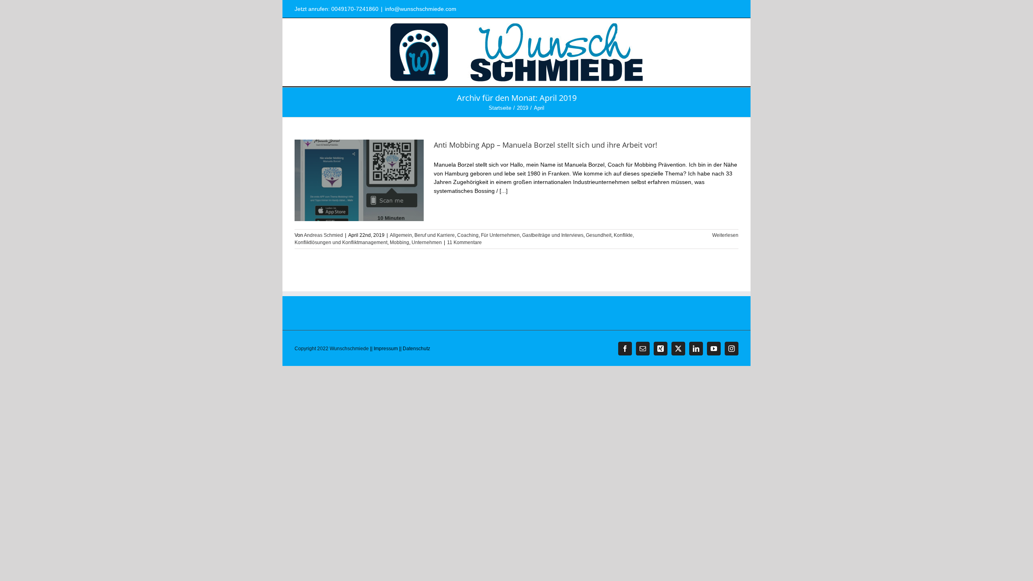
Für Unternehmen (500, 235)
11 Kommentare (464, 242)
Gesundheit (598, 235)
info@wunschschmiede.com (420, 9)
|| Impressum (384, 348)
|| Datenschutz (414, 348)
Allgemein (401, 235)
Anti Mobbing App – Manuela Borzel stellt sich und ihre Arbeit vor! (545, 145)
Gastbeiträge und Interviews (552, 235)
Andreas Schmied (323, 235)
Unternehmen (427, 242)
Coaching (468, 235)
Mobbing (399, 242)
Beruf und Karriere (434, 235)
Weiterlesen (725, 235)
